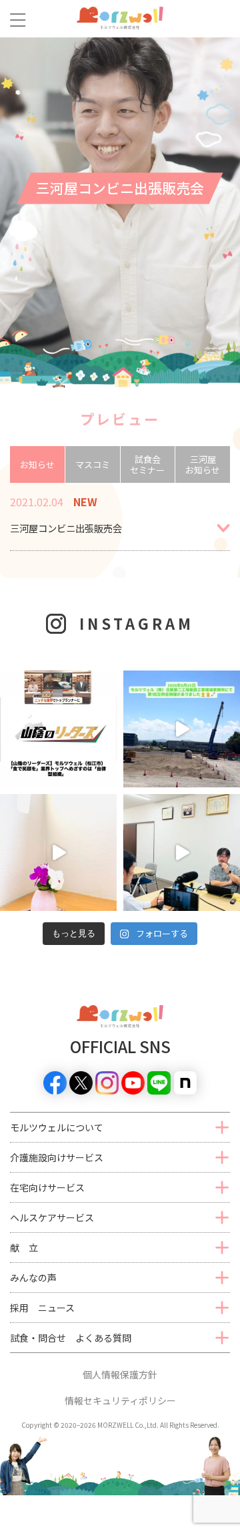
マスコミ (92, 464)
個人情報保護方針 (120, 1374)
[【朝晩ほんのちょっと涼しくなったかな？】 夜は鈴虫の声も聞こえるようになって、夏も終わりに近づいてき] (58, 852)
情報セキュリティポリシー (120, 1400)
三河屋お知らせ (202, 464)
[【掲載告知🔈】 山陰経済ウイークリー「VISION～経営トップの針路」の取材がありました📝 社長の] (181, 852)
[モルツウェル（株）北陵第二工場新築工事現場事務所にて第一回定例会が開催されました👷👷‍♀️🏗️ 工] (181, 729)
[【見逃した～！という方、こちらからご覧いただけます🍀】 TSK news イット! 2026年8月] (58, 729)
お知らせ (37, 464)
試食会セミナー (147, 464)
